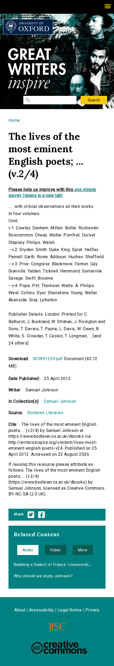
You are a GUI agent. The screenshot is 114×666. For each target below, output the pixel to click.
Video (55, 550)
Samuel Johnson (60, 401)
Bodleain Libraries (45, 412)
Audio (28, 550)
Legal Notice (70, 610)
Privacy (92, 610)
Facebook (41, 514)
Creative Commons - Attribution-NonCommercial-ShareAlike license (59, 647)
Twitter (31, 514)
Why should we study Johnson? (43, 576)
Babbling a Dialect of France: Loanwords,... (53, 564)
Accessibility (41, 610)
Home (14, 120)
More (82, 550)
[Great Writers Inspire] (28, 27)
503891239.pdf (48, 358)
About (19, 610)
